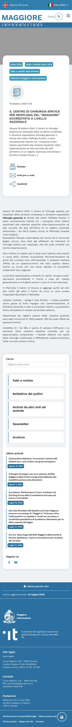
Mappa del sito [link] (26, 721)
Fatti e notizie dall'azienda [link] (25, 71)
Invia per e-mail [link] (25, 175)
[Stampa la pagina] (61, 716)
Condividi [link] (22, 184)
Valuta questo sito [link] (37, 586)
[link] (15, 5)
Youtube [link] (16, 562)
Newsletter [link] (21, 424)
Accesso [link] (40, 721)
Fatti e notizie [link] (23, 380)
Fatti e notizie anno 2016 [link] (39, 64)
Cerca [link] (51, 16)
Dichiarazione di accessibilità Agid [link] (19, 716)
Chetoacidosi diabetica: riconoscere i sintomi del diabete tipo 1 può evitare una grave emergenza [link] (33, 460)
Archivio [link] (19, 437)
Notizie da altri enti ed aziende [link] (29, 408)
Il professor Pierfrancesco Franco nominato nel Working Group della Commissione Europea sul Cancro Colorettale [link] (32, 495)
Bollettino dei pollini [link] (28, 394)
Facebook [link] (9, 562)
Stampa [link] (21, 166)
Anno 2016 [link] (16, 64)
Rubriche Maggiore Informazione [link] (28, 78)
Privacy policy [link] (10, 721)
